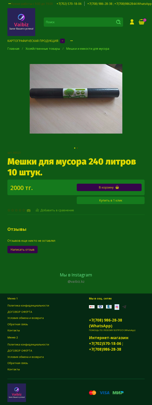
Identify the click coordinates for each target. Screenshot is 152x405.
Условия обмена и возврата (25, 318)
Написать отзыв (22, 249)
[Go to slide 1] (74, 148)
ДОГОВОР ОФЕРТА (19, 312)
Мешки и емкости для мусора (87, 49)
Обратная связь (17, 324)
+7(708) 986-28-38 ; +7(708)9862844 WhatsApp (119, 4)
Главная (13, 49)
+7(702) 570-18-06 (69, 4)
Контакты (13, 330)
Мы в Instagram (76, 278)
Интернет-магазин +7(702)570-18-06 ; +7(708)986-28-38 (108, 343)
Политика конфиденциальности (28, 305)
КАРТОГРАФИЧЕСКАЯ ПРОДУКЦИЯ (32, 41)
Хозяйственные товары (43, 49)
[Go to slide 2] (77, 148)
